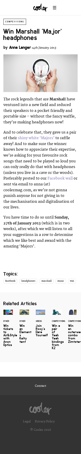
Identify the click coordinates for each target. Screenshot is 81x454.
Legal (27, 421)
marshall (46, 281)
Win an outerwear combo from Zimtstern (73, 329)
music (60, 281)
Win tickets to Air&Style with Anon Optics (8, 331)
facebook (10, 281)
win (72, 281)
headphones (28, 281)
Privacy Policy (45, 421)
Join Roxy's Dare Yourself (40, 326)
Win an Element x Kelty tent (24, 329)
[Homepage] (40, 407)
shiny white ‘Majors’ (36, 138)
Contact (40, 386)
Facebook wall (60, 178)
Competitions (14, 21)
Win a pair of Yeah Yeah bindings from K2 (56, 332)
